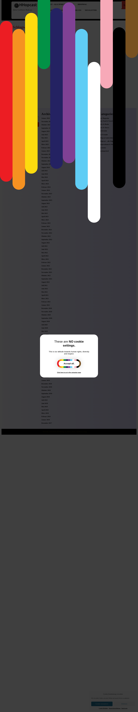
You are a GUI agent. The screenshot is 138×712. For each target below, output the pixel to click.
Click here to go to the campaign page (69, 372)
